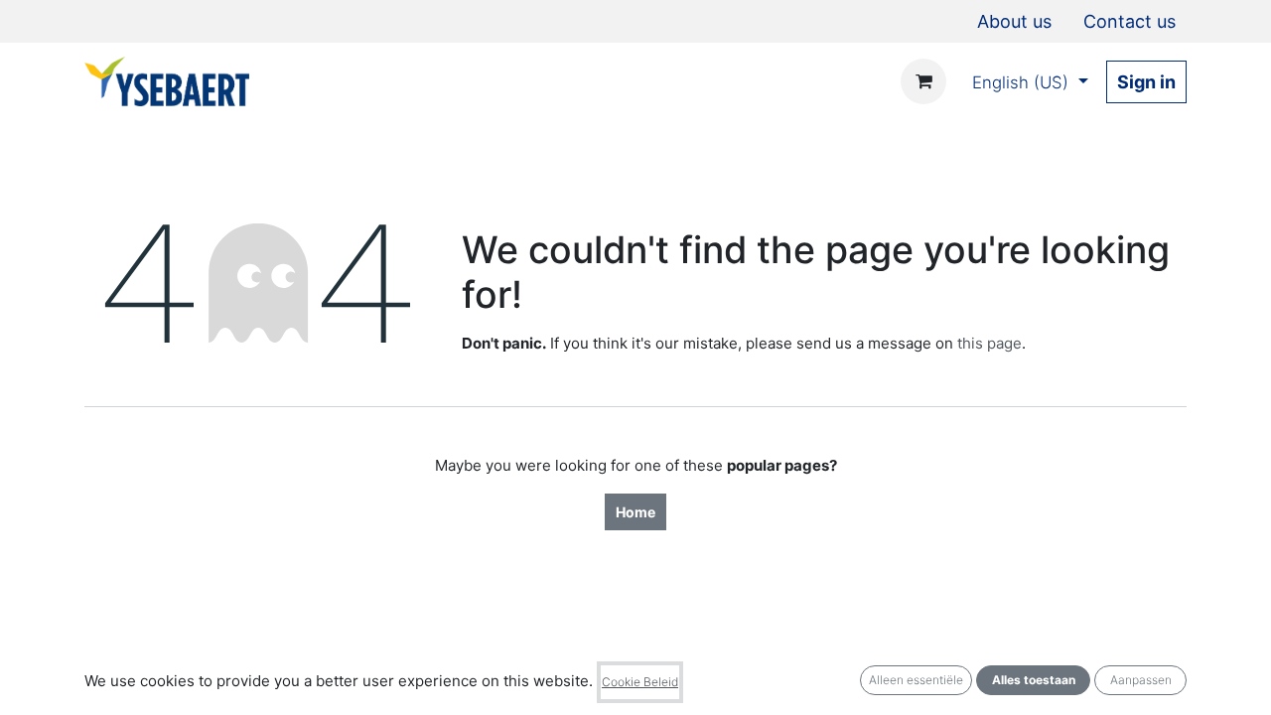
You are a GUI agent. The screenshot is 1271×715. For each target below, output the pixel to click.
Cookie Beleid (640, 681)
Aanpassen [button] (1141, 679)
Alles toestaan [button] (1033, 679)
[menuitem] (1014, 21)
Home (635, 511)
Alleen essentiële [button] (916, 679)
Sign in (1146, 82)
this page (989, 343)
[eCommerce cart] (923, 81)
